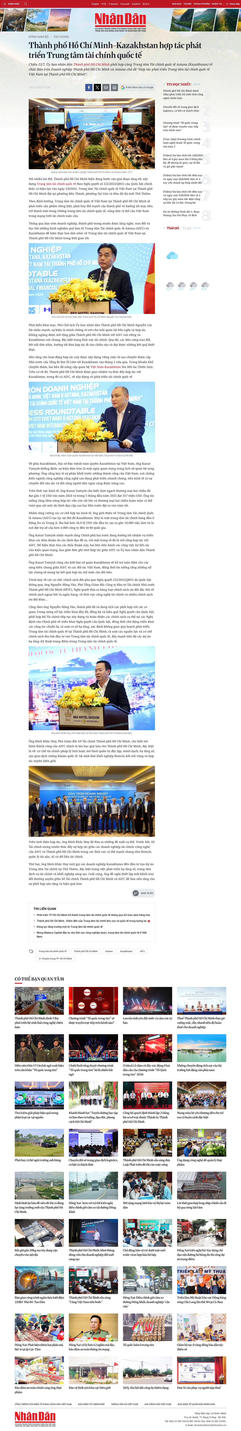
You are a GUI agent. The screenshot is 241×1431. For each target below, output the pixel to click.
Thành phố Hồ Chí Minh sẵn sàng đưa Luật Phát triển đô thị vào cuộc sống (146, 1162)
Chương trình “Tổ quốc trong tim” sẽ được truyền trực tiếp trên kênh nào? (180, 126)
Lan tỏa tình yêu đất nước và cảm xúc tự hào (147, 1020)
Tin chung (61, 37)
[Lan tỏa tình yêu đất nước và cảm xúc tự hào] (147, 1001)
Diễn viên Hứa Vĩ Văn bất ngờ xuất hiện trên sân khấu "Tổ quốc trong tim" (39, 1068)
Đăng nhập (235, 4)
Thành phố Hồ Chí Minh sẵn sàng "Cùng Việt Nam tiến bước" (90, 1300)
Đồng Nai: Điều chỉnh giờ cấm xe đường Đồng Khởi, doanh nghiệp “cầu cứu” (146, 1302)
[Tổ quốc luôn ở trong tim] (147, 1327)
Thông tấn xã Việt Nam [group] (124, 1404)
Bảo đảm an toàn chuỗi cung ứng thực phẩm (38, 1390)
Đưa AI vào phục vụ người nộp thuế (199, 1388)
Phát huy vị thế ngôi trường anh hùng (38, 1160)
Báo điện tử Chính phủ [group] (91, 1404)
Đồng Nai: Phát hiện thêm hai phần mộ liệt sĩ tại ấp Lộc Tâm (39, 1347)
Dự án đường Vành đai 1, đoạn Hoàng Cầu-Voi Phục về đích (181, 213)
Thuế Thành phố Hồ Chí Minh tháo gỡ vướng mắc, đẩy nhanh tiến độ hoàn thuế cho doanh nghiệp (201, 1022)
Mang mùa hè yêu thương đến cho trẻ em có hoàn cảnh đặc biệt (200, 1115)
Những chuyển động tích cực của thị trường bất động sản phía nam (199, 1068)
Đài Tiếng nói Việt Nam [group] (158, 1404)
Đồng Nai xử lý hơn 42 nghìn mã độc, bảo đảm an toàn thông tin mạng (92, 1347)
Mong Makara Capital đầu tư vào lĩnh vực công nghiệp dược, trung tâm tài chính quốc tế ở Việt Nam (92, 934)
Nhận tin (217, 4)
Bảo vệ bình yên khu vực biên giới (90, 1388)
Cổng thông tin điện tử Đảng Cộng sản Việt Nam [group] (43, 1404)
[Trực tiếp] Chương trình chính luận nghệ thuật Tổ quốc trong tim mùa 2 (182, 142)
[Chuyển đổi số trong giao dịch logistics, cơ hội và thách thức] (93, 1143)
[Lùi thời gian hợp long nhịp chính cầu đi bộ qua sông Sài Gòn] (201, 1185)
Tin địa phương (201, 4)
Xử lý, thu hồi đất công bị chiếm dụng (146, 1388)
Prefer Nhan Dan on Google (139, 87)
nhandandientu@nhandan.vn (210, 1425)
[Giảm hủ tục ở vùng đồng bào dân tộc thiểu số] (201, 1327)
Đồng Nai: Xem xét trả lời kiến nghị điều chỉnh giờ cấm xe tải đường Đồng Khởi (92, 1207)
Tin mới (187, 4)
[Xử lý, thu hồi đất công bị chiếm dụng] (147, 1370)
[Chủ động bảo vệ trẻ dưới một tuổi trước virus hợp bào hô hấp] (147, 1233)
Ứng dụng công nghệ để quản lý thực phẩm (199, 1162)
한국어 (146, 4)
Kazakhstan (126, 951)
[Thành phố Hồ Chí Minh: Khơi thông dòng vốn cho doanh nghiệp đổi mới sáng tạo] (93, 1233)
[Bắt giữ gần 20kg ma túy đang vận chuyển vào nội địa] (39, 1233)
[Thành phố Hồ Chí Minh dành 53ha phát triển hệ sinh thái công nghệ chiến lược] (39, 1001)
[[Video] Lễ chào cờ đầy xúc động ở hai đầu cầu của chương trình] (147, 1048)
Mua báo (176, 4)
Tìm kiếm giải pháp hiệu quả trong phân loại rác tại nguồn (36, 1115)
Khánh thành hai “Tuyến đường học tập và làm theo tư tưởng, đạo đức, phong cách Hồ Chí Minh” (93, 1117)
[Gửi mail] (106, 87)
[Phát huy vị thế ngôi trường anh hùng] (39, 1143)
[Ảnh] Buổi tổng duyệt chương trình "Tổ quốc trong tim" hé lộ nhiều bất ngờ (91, 1070)
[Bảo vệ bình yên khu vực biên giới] (93, 1370)
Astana (109, 951)
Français (113, 4)
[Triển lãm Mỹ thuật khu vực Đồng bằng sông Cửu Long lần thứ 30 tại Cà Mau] (201, 1280)
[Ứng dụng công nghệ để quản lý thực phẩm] (201, 1143)
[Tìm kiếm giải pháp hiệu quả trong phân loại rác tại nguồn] (39, 1095)
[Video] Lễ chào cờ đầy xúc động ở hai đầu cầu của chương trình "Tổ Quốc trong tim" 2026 (146, 1070)
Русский (124, 4)
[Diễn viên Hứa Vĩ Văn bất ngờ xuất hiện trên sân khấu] (39, 1048)
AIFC (142, 951)
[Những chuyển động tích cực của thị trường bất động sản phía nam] (201, 1048)
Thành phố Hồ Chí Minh (91, 64)
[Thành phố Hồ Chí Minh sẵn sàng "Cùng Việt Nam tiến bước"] (93, 1280)
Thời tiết (173, 228)
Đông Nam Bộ (39, 37)
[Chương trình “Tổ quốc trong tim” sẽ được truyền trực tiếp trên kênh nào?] (93, 1001)
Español (136, 4)
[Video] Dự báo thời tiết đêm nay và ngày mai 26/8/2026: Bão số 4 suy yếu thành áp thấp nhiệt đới (182, 179)
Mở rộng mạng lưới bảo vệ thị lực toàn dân (146, 1205)
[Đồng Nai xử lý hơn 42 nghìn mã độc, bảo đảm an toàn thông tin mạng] (93, 1327)
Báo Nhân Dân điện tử (120, 22)
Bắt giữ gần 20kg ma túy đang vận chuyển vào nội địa (36, 1252)
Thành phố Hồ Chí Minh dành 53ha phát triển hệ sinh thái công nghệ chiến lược (183, 94)
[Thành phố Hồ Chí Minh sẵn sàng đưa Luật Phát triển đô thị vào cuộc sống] (147, 1143)
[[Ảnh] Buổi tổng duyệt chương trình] (93, 1048)
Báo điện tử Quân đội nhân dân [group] (196, 1404)
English (95, 4)
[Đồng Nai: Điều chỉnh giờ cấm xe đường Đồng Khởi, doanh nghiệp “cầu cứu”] (147, 1280)
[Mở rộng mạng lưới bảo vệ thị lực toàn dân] (147, 1185)
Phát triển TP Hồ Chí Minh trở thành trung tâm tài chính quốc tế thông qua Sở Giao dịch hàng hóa (93, 915)
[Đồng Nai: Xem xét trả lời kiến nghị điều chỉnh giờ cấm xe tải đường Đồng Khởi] (93, 1185)
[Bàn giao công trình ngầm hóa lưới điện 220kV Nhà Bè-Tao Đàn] (39, 1280)
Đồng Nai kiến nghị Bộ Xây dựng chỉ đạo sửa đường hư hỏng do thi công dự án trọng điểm (200, 1254)
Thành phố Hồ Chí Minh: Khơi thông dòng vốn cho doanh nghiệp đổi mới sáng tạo (91, 1254)
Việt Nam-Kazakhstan (105, 367)
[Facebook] (88, 87)
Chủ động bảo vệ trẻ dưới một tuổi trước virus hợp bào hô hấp (144, 1252)
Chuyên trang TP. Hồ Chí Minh (56, 958)
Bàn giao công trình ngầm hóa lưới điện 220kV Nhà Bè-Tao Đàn (39, 1300)
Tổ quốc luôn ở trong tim (138, 1345)
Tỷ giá (186, 228)
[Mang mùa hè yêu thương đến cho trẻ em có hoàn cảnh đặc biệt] (201, 1095)
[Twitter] (97, 87)
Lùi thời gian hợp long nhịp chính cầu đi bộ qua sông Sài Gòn (201, 1205)
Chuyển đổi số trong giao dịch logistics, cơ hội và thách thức (181, 108)
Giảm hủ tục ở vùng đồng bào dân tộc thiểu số (200, 1347)
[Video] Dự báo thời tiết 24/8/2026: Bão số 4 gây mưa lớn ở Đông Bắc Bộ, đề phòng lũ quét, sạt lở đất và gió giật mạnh (183, 161)
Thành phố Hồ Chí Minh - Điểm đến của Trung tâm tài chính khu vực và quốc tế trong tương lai (92, 920)
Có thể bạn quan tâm (39, 979)
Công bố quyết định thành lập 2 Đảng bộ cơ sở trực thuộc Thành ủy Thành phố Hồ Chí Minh (146, 1117)
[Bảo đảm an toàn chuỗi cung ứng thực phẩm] (39, 1370)
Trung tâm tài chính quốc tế (56, 184)
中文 (104, 4)
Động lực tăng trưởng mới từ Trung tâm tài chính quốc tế (70, 926)
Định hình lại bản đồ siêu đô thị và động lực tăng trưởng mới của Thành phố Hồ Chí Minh (39, 1207)
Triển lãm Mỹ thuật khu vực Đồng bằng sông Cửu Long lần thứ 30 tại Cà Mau (201, 1300)
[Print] (114, 87)
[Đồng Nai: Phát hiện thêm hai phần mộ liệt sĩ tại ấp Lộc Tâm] (39, 1327)
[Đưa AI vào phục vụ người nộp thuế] (201, 1370)
